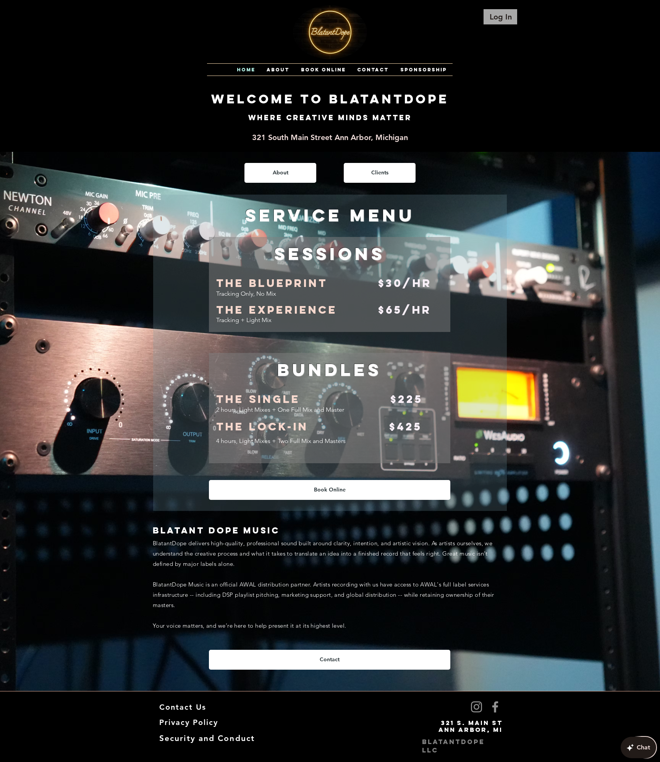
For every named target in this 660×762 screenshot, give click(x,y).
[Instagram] (476, 706)
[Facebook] (495, 706)
